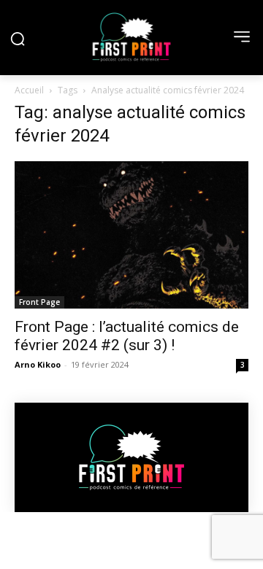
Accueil (29, 90)
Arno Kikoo (38, 364)
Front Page (39, 302)
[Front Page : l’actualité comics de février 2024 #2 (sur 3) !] (131, 235)
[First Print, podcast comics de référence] (131, 37)
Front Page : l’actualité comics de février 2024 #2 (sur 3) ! (127, 336)
